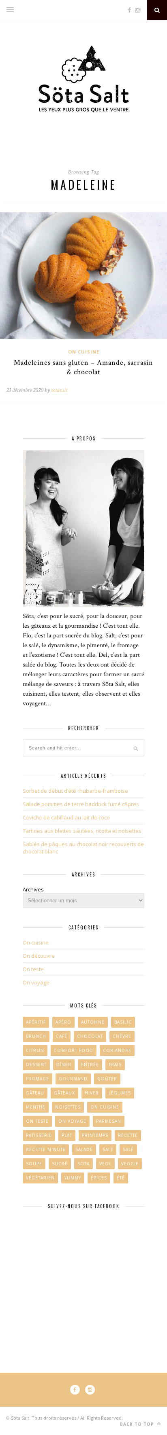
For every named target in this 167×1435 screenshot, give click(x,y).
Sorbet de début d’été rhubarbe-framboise (75, 790)
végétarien (40, 1178)
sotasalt (59, 390)
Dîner (63, 1064)
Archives (33, 889)
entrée (90, 1064)
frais (115, 1064)
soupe (34, 1163)
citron (35, 1050)
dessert (36, 1064)
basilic (123, 1022)
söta (83, 1163)
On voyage (36, 982)
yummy (72, 1178)
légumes (120, 1093)
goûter (107, 1079)
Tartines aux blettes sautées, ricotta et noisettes (82, 830)
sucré (60, 1163)
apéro (63, 1022)
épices (99, 1178)
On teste (33, 969)
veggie (130, 1163)
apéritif (36, 1022)
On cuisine (83, 352)
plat (67, 1135)
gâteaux (64, 1093)
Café (61, 1036)
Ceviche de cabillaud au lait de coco (66, 817)
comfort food (73, 1050)
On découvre (39, 955)
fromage (37, 1079)
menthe (35, 1107)
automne (93, 1022)
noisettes (68, 1107)
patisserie (39, 1135)
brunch (36, 1036)
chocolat (90, 1036)
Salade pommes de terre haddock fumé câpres (81, 804)
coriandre (117, 1050)
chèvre (122, 1036)
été (121, 1178)
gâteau (35, 1093)
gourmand (73, 1079)
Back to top (138, 1424)
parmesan (108, 1121)
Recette (128, 1135)
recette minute (46, 1149)
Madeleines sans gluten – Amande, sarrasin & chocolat (83, 367)
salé (128, 1149)
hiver (92, 1093)
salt (108, 1149)
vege (105, 1163)
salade (84, 1149)
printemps (95, 1135)
